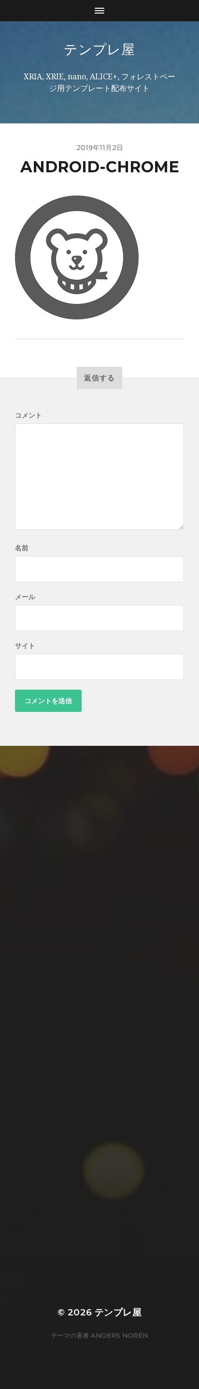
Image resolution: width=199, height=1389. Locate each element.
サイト (25, 645)
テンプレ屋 (99, 49)
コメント (28, 415)
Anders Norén (119, 1335)
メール (25, 596)
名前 (21, 548)
